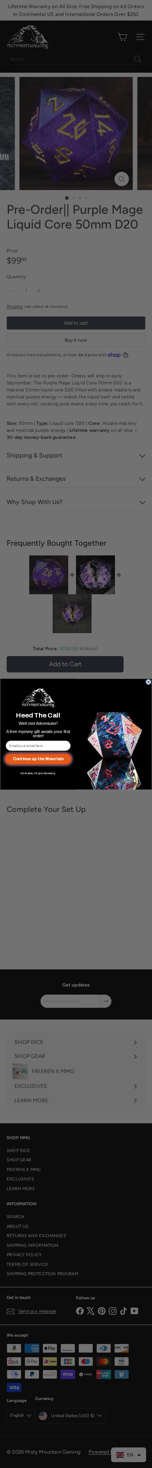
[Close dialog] (148, 681)
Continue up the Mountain (38, 758)
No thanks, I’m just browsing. (38, 773)
